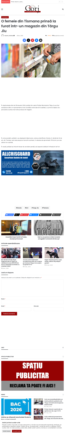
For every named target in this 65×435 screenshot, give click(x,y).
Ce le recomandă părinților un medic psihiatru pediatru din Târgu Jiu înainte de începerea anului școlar (53, 401)
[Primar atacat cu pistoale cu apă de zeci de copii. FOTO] (38, 411)
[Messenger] (36, 40)
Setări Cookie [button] (6, 431)
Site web (36, 306)
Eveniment (5, 17)
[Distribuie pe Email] (40, 40)
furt (27, 208)
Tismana (46, 208)
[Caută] (63, 10)
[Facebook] (24, 40)
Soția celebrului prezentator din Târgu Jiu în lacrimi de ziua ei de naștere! (53, 418)
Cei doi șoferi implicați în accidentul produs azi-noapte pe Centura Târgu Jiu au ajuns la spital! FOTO (32, 262)
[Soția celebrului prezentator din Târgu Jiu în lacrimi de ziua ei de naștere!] (38, 419)
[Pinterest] (32, 40)
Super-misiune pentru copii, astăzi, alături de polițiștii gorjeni (53, 261)
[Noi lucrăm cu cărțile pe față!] (32, 9)
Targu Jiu (35, 208)
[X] (28, 40)
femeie (19, 208)
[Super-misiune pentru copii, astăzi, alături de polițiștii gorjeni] (54, 252)
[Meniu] (2, 10)
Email (3, 306)
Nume (3, 299)
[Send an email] (14, 35)
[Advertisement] (32, 92)
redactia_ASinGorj (8, 35)
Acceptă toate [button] (16, 431)
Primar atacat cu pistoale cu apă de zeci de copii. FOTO (25, 1)
